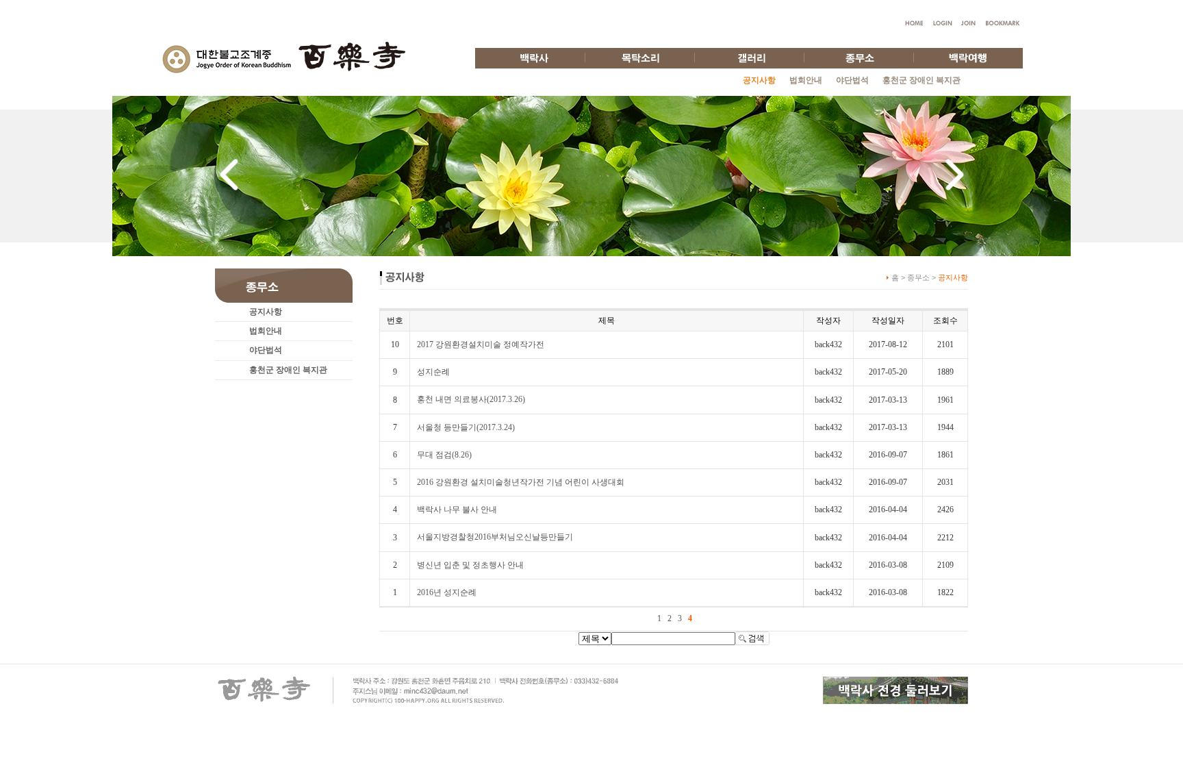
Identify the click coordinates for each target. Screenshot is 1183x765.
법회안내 (805, 80)
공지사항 (265, 311)
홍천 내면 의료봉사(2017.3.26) (471, 399)
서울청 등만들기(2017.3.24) (466, 427)
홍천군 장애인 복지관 (921, 80)
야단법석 (852, 80)
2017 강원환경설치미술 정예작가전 (480, 344)
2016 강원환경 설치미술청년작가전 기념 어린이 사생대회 (520, 482)
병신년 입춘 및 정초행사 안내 (470, 565)
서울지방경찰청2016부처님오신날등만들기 (495, 537)
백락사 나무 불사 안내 (457, 509)
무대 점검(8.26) (444, 455)
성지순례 (433, 372)
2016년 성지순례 (446, 592)
